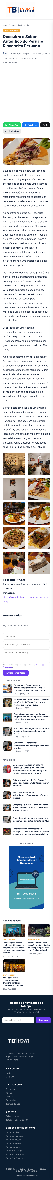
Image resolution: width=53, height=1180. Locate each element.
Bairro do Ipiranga (14, 1136)
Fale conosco (12, 1116)
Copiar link (14, 131)
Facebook (32, 125)
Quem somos (12, 1089)
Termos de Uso (13, 1104)
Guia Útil (10, 1077)
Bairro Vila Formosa (15, 1154)
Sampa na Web (13, 1147)
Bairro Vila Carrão (14, 1151)
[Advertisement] (26, 92)
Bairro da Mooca (13, 1139)
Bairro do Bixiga (13, 1132)
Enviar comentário (15, 673)
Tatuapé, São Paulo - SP (17, 1120)
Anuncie (10, 1093)
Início (5, 25)
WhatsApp (13, 125)
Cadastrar (43, 1020)
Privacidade (11, 1100)
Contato (9, 1096)
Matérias (12, 25)
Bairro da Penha (13, 1143)
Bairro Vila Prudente (15, 1158)
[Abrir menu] (44, 9)
